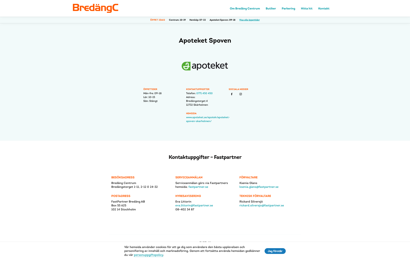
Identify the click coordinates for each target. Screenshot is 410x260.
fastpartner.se (198, 187)
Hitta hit (306, 8)
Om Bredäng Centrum (245, 8)
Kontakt (323, 8)
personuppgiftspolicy (148, 255)
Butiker (271, 8)
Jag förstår (275, 251)
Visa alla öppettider (249, 19)
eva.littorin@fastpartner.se (194, 205)
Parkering (288, 8)
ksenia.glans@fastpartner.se (259, 187)
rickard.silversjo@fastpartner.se (261, 205)
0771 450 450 (204, 93)
